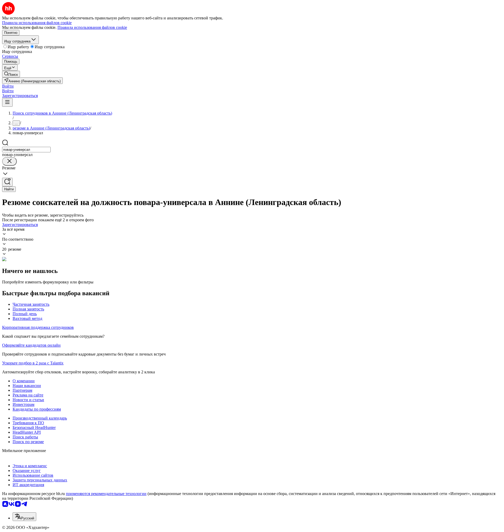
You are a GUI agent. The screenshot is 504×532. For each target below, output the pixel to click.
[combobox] (26, 149)
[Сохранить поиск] (7, 182)
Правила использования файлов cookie (92, 27)
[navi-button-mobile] (7, 102)
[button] (8, 86)
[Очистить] (9, 161)
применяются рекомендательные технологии (106, 493)
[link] (11, 74)
